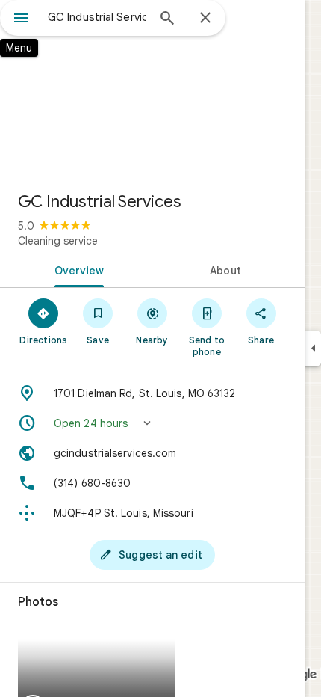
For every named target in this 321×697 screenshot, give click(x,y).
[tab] (76, 269)
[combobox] (97, 17)
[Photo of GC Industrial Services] (152, 89)
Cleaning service (58, 241)
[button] (152, 423)
